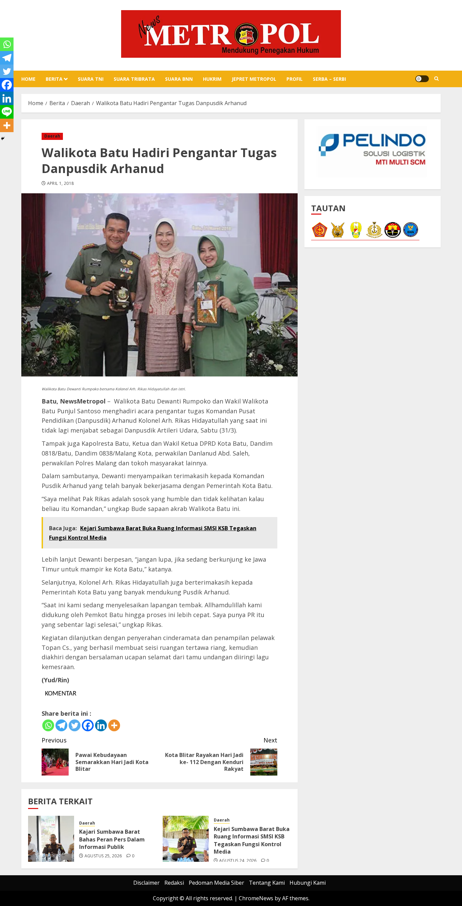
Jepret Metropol (254, 79)
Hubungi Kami (308, 882)
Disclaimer (146, 882)
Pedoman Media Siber (216, 882)
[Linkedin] (101, 725)
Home (28, 79)
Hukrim (212, 79)
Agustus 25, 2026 (103, 856)
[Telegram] (61, 725)
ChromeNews (256, 898)
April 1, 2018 (60, 183)
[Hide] (2, 138)
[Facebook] (88, 725)
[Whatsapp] (48, 725)
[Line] (7, 112)
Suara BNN (179, 79)
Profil (294, 79)
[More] (114, 725)
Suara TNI (90, 79)
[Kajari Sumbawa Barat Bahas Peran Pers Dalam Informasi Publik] (51, 839)
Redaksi (174, 882)
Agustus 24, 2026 (238, 860)
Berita (54, 79)
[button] (436, 78)
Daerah (52, 136)
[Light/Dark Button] (422, 78)
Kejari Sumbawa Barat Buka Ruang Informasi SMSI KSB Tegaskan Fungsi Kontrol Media (252, 840)
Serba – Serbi (329, 79)
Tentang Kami (267, 882)
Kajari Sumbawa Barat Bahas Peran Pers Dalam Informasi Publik (112, 839)
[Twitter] (74, 725)
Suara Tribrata (134, 79)
